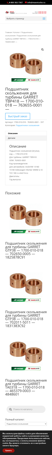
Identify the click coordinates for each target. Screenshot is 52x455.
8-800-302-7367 (16, 2)
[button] (42, 49)
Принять (8, 451)
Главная (8, 32)
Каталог (16, 32)
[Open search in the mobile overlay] (26, 409)
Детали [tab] (11, 138)
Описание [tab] (13, 133)
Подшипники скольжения (27, 125)
